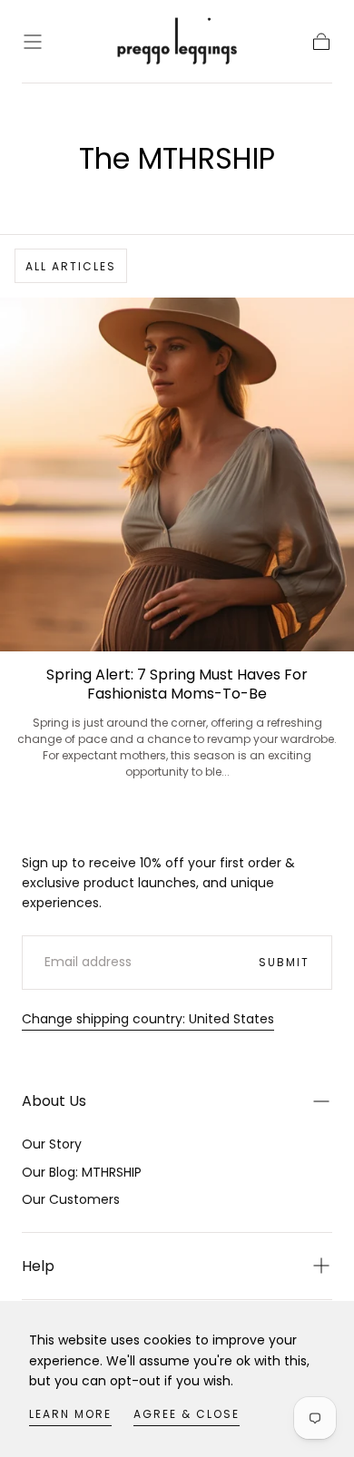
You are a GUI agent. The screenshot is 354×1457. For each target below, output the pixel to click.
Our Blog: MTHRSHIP (82, 1172)
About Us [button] (54, 1100)
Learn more (70, 1414)
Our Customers (71, 1199)
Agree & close (186, 1414)
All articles (70, 266)
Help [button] (38, 1266)
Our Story (52, 1144)
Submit (284, 962)
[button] (33, 42)
